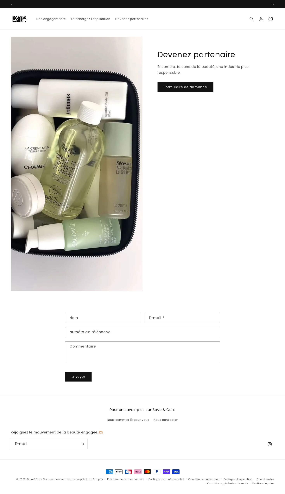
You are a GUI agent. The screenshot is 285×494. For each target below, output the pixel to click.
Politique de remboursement (125, 479)
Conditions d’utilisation (203, 479)
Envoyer (79, 376)
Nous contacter (166, 420)
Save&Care (34, 479)
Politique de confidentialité (166, 479)
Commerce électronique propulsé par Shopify (73, 479)
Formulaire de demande (185, 87)
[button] (251, 18)
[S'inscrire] (82, 444)
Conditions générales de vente (227, 483)
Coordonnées (265, 479)
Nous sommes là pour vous (128, 420)
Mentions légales (263, 483)
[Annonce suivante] (273, 4)
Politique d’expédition (238, 479)
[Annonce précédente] (12, 4)
